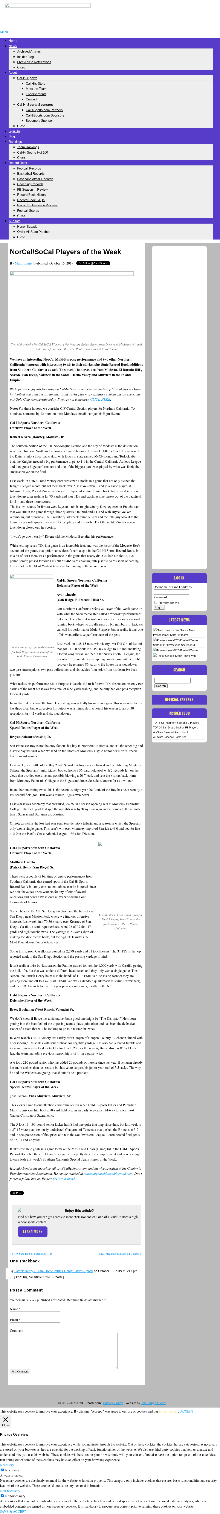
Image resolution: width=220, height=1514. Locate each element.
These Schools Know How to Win (176, 655)
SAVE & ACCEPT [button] (13, 1511)
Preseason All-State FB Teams (170, 634)
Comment (16, 1330)
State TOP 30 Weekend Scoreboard (174, 645)
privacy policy (168, 1411)
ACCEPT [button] (186, 1411)
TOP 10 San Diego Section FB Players (175, 727)
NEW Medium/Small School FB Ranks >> (121, 1253)
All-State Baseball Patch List (169, 737)
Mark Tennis (23, 263)
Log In (159, 607)
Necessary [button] (7, 1465)
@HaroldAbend (64, 1178)
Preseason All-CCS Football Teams (177, 640)
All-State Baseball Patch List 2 (170, 732)
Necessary (12, 1470)
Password (160, 597)
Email (14, 1319)
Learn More (32, 1231)
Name (14, 1309)
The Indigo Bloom (153, 1402)
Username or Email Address (173, 587)
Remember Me (169, 602)
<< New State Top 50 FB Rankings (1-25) (31, 1253)
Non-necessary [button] (10, 1490)
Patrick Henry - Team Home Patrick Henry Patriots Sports (53, 1270)
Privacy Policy (113, 1402)
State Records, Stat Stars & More (176, 630)
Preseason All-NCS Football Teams (177, 650)
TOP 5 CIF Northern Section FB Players (176, 722)
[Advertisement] (172, 10)
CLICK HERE (100, 399)
